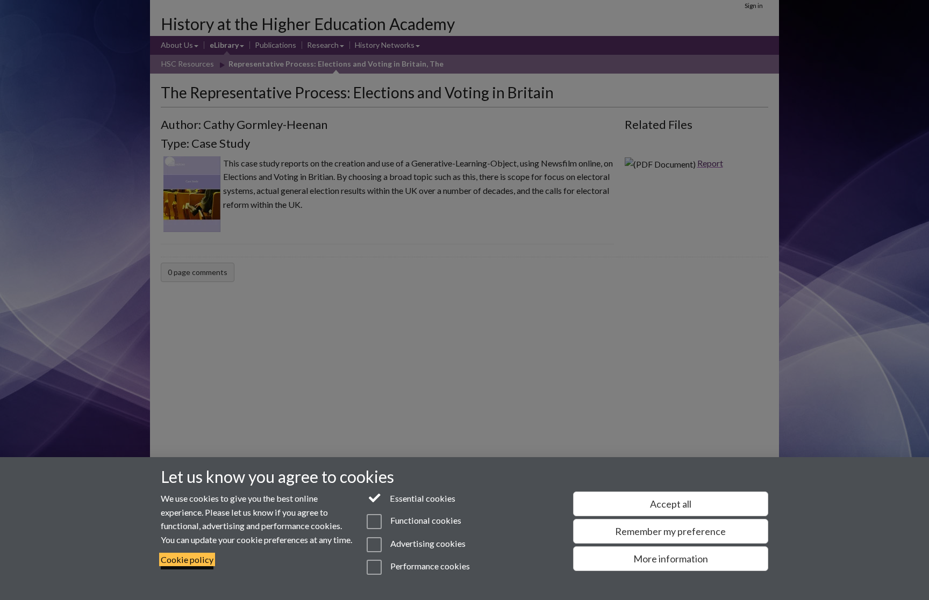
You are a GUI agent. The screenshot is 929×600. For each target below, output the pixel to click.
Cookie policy (187, 559)
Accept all (670, 504)
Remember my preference (670, 531)
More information (670, 559)
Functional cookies (425, 521)
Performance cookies (429, 566)
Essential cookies (421, 498)
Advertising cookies (427, 543)
